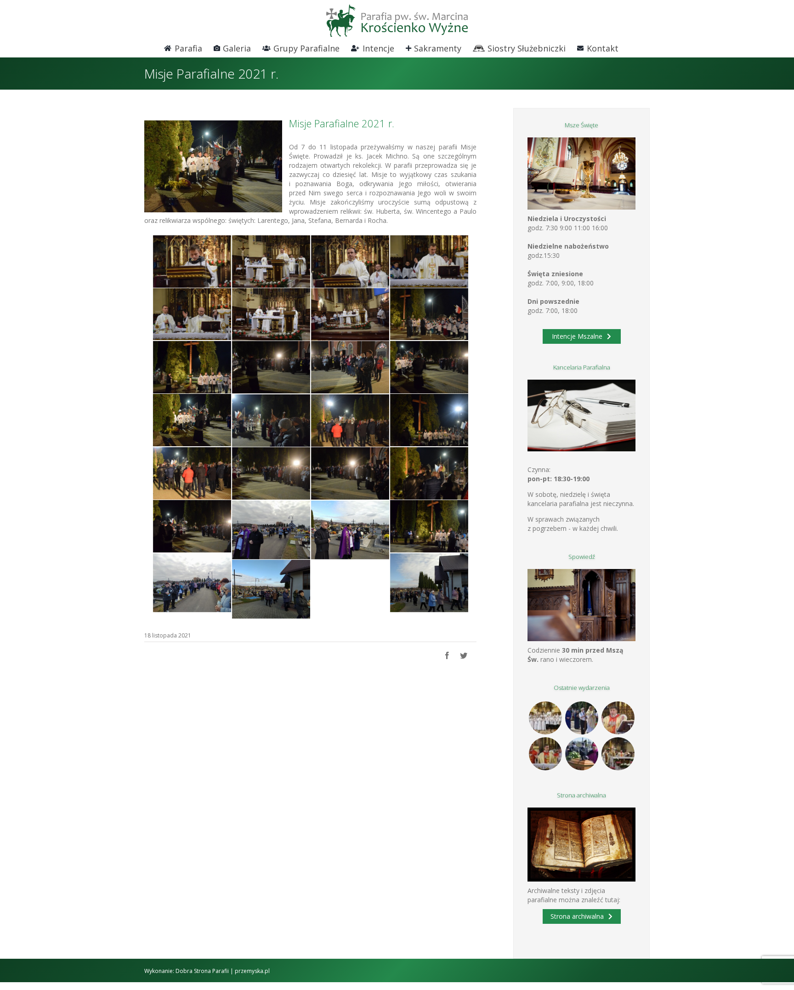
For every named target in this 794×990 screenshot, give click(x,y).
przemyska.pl (252, 971)
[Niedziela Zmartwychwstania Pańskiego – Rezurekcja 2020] (618, 754)
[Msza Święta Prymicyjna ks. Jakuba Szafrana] (545, 754)
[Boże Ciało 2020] (581, 718)
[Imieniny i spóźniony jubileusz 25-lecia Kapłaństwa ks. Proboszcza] (618, 718)
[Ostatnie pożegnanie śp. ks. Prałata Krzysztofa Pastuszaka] (581, 754)
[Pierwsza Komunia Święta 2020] (545, 718)
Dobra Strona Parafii (202, 971)
